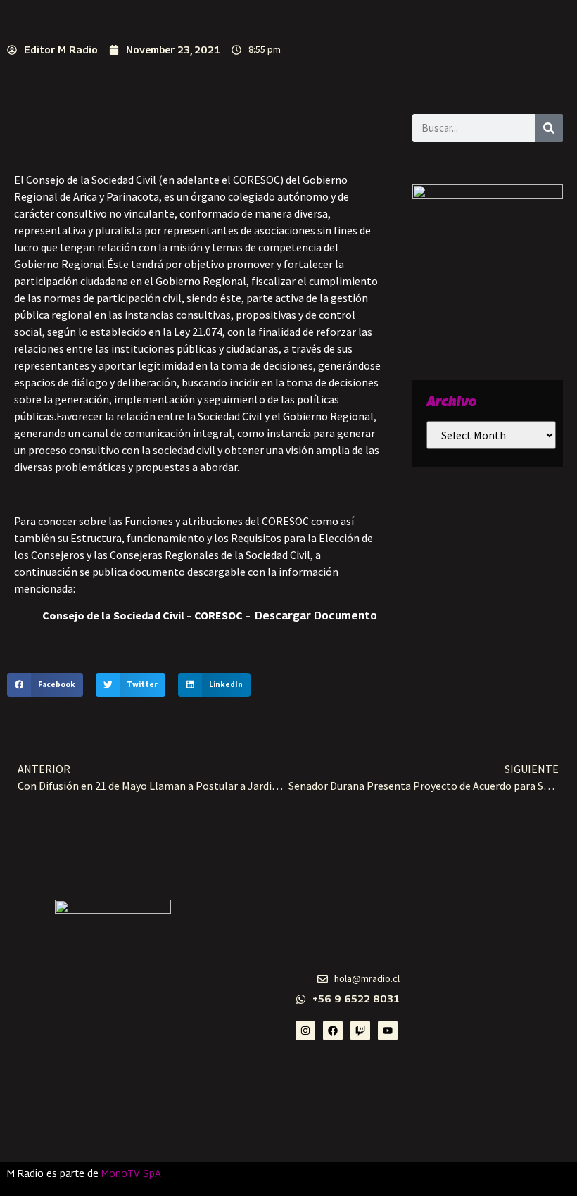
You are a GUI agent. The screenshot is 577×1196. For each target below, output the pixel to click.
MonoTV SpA (131, 1173)
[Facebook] (333, 1030)
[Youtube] (388, 1030)
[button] (45, 685)
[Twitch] (360, 1030)
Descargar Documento (316, 615)
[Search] (549, 128)
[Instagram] (305, 1030)
